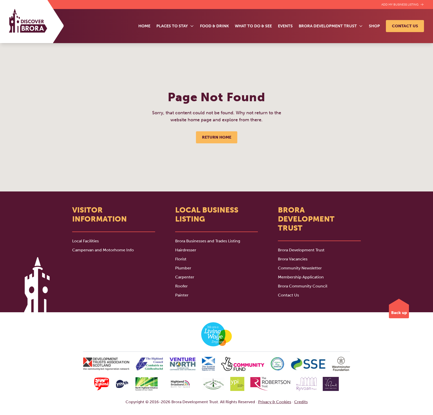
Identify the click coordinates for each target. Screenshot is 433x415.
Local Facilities (85, 241)
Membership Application (301, 277)
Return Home (216, 137)
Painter (181, 295)
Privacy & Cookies (274, 401)
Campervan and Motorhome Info (103, 250)
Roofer (181, 286)
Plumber (183, 268)
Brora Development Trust (301, 250)
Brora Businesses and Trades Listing (207, 241)
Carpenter (184, 277)
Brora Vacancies (292, 259)
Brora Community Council (302, 286)
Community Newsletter (300, 268)
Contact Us (405, 26)
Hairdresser (185, 250)
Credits (301, 401)
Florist (180, 259)
